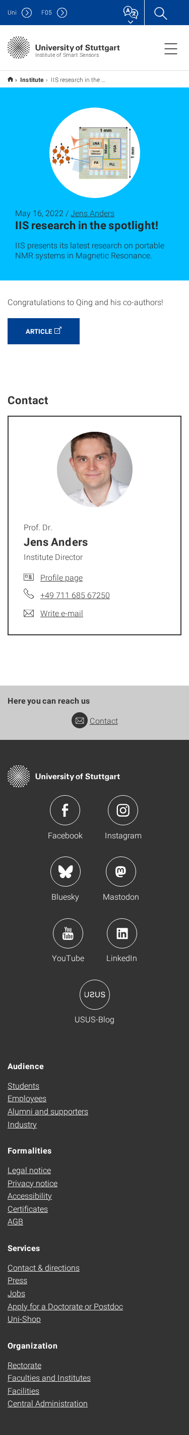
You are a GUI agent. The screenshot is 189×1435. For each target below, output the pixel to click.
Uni (12, 12)
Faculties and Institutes (49, 1377)
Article (39, 331)
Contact (104, 720)
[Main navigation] (170, 48)
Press (17, 1280)
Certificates (28, 1208)
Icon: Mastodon (121, 871)
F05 (46, 12)
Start (10, 79)
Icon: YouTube (68, 933)
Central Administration (48, 1403)
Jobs (16, 1293)
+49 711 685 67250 (75, 595)
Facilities (23, 1390)
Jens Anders (92, 213)
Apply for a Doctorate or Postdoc (65, 1306)
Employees (27, 1098)
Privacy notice (32, 1183)
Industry (22, 1124)
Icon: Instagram (123, 810)
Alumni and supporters (48, 1111)
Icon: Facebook (65, 810)
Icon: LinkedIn (122, 933)
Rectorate (24, 1365)
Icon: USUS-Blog (95, 995)
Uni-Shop (24, 1318)
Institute (32, 79)
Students (23, 1085)
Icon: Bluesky (65, 871)
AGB (15, 1221)
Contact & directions (44, 1267)
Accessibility (30, 1195)
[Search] (160, 12)
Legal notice (29, 1170)
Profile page (61, 577)
